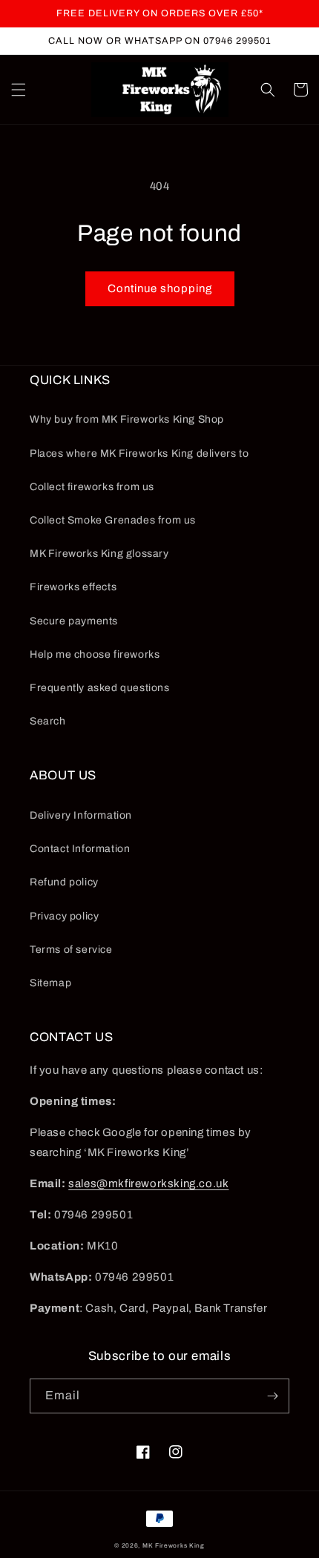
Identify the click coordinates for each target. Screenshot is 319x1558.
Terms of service (71, 949)
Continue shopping (160, 288)
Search (48, 721)
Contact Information (80, 848)
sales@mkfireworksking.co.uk (148, 1183)
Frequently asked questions (100, 687)
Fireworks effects (73, 586)
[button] (18, 89)
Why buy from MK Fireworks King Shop (127, 419)
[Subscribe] (272, 1396)
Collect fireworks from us (92, 486)
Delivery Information (81, 815)
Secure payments (74, 621)
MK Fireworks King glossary (99, 553)
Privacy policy (64, 916)
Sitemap (50, 982)
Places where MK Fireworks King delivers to (139, 453)
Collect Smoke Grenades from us (113, 520)
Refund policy (64, 882)
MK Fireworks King (173, 1545)
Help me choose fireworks (95, 654)
